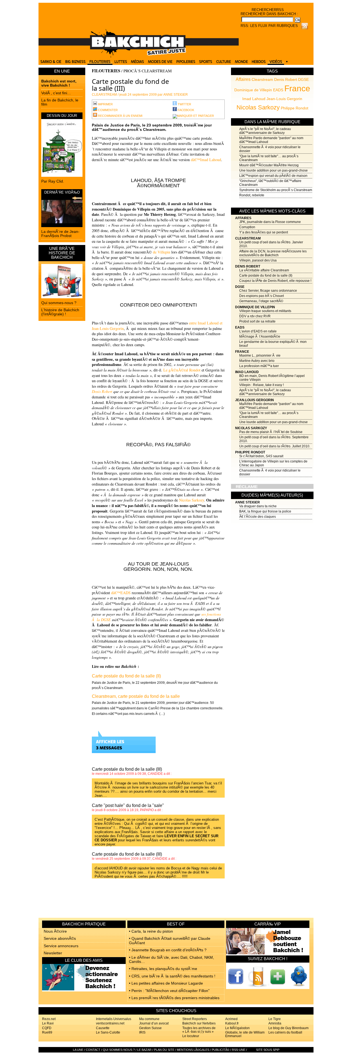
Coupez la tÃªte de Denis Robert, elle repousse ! (275, 281)
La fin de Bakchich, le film (59, 102)
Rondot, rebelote (251, 195)
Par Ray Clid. (52, 181)
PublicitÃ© (220, 1049)
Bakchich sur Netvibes (199, 1023)
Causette (102, 1028)
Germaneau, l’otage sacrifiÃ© (261, 301)
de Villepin (161, 252)
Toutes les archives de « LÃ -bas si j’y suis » (199, 1030)
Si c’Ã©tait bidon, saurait (261, 456)
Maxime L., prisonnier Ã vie (259, 355)
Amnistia (274, 1023)
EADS (278, 90)
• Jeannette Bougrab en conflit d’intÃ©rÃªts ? (168, 950)
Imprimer (105, 104)
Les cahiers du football (285, 1032)
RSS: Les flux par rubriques (269, 26)
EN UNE (62, 71)
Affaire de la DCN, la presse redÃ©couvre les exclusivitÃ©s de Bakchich (273, 253)
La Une (78, 1049)
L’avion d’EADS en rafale (258, 331)
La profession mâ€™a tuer (259, 366)
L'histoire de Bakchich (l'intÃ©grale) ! (60, 312)
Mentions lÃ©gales (193, 1049)
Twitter (184, 104)
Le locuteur (190, 1036)
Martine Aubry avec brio (256, 361)
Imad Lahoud (253, 99)
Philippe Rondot (294, 108)
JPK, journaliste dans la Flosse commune (270, 222)
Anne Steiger (247, 502)
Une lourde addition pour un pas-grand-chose (273, 170)
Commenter (107, 110)
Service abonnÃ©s (60, 938)
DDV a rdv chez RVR (255, 316)
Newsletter (53, 953)
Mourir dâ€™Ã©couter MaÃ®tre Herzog (269, 165)
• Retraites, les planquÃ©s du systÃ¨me (163, 968)
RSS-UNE (238, 1049)
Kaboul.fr (232, 1023)
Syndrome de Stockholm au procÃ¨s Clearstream (275, 190)
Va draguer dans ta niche (258, 506)
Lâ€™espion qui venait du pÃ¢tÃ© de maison (273, 176)
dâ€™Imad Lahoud (206, 159)
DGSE (303, 79)
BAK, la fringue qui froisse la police (265, 511)
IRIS (142, 1032)
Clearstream (262, 79)
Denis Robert (285, 79)
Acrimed (231, 1019)
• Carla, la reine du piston (151, 931)
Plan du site (164, 1049)
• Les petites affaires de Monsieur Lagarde (166, 983)
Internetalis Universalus (113, 1019)
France (297, 88)
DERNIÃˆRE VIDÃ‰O (62, 192)
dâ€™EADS (121, 592)
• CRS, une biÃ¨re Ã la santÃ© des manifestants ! (172, 976)
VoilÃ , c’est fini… (56, 93)
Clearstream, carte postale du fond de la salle (136, 696)
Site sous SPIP (267, 1049)
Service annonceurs (61, 946)
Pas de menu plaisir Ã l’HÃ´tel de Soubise (270, 432)
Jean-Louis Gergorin (284, 99)
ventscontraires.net (110, 1023)
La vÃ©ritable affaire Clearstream (264, 270)
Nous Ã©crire (55, 931)
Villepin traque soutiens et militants (265, 311)
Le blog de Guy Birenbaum (288, 1028)
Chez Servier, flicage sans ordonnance (268, 291)
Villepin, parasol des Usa (258, 260)
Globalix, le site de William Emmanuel (245, 1034)
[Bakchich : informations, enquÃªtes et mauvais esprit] (138, 56)
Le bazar (144, 1049)
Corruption (247, 227)
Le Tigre (274, 1019)
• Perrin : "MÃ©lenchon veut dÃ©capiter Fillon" (169, 990)
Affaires (243, 79)
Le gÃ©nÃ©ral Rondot (181, 370)
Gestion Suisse (150, 1028)
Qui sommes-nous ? (58, 303)
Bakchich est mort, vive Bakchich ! (58, 83)
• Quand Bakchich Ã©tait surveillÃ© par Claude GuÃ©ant (169, 940)
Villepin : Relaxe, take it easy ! (261, 385)
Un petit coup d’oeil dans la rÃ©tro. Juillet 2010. (274, 446)
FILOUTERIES (106, 71)
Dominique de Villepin (253, 90)
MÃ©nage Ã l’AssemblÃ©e (259, 336)
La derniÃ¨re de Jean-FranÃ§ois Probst (60, 233)
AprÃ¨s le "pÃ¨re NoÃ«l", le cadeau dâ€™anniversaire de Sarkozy (265, 131)
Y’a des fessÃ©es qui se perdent (263, 232)
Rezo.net (49, 1019)
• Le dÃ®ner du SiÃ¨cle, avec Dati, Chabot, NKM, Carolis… (171, 959)
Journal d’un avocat (154, 1023)
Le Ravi (48, 1023)
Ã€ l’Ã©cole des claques (257, 517)
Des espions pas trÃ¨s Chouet (261, 296)
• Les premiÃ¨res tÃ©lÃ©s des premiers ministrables (174, 998)
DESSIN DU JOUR (62, 116)
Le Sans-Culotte (108, 1032)
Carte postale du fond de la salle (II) (265, 275)
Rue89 (47, 1032)
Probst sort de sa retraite (257, 321)
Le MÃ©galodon (237, 1028)
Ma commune (149, 1019)
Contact (93, 1049)
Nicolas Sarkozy (258, 107)
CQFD (46, 1028)
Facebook (185, 110)
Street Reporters (194, 1019)
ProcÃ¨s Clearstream (147, 70)
